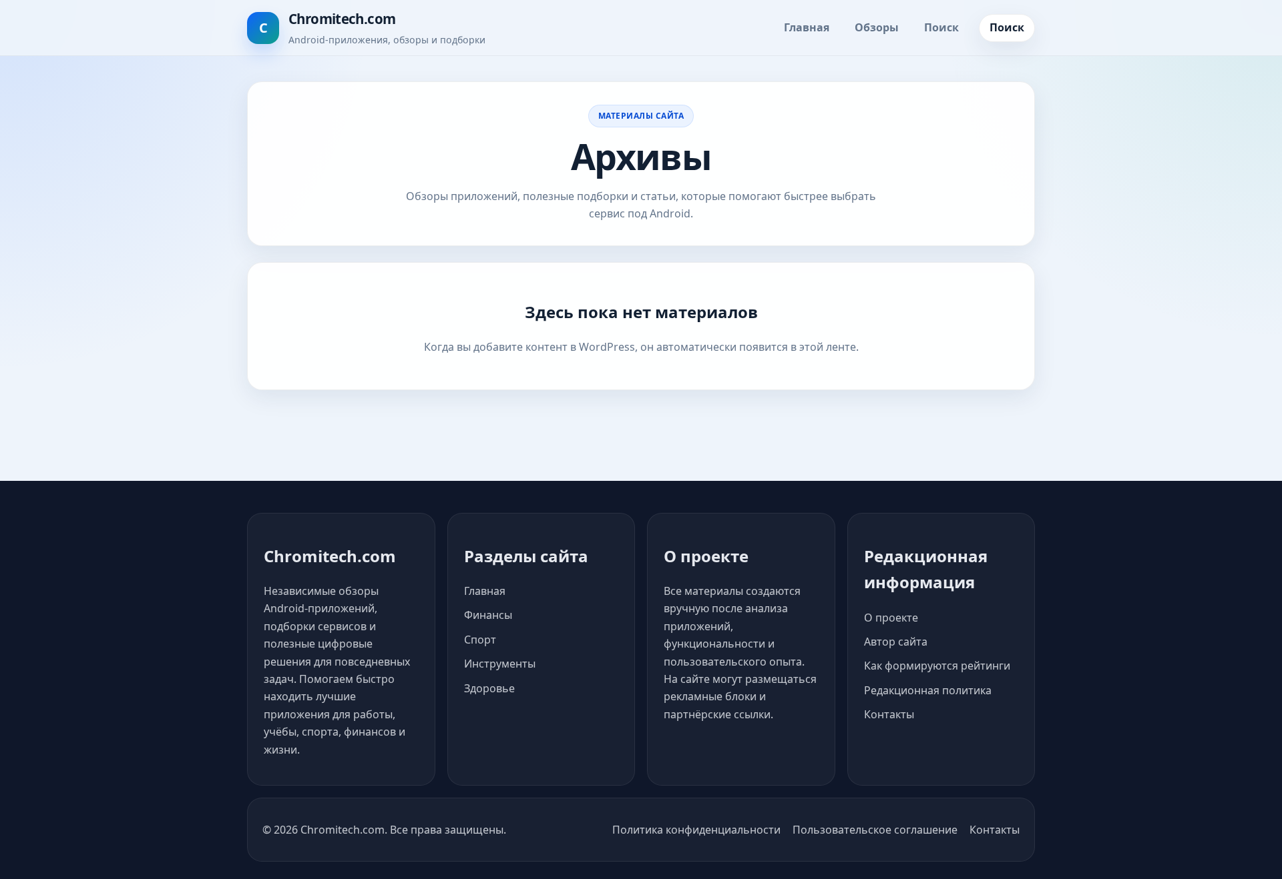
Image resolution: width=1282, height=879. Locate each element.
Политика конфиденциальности (696, 829)
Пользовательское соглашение (875, 829)
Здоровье (489, 688)
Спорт (480, 639)
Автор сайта (895, 641)
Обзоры (877, 27)
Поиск (941, 27)
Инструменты (500, 663)
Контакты (889, 714)
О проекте (891, 617)
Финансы (488, 615)
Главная (806, 27)
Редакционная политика (928, 690)
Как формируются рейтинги (937, 665)
